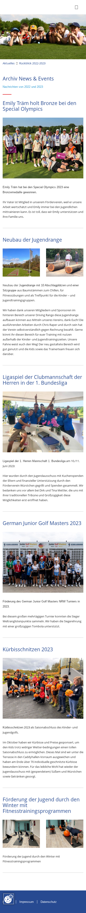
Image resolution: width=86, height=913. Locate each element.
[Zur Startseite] (8, 7)
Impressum (26, 901)
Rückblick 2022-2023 (32, 63)
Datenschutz (49, 901)
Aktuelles (9, 63)
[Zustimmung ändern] (8, 899)
